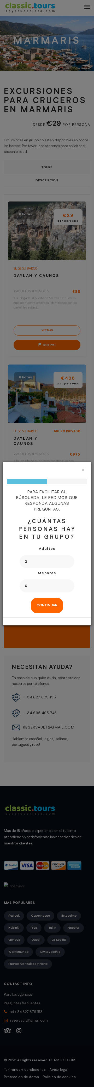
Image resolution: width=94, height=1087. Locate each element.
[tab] (47, 605)
